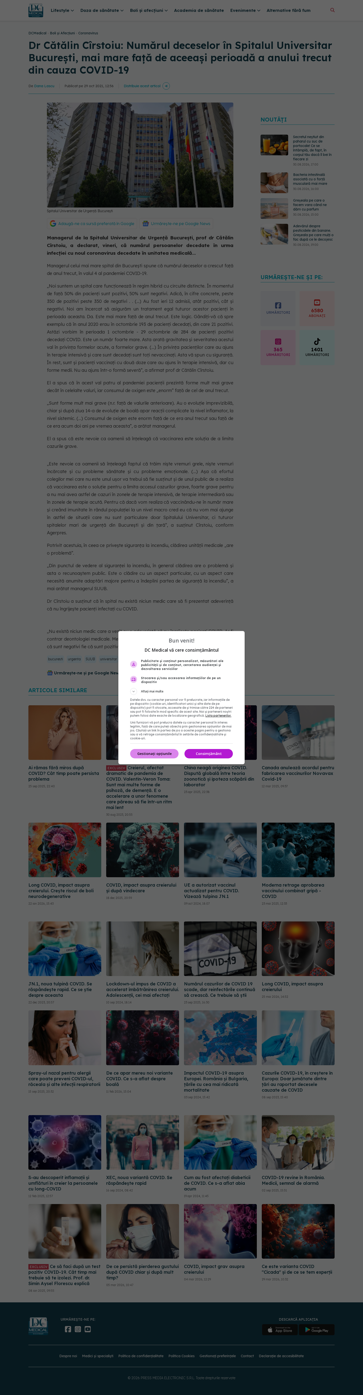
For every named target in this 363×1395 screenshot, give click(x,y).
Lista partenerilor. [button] (218, 715)
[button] (181, 691)
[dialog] (181, 697)
